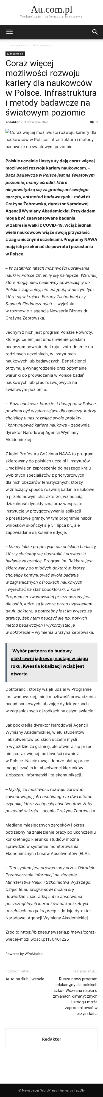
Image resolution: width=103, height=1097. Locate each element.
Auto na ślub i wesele (24, 979)
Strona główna (16, 45)
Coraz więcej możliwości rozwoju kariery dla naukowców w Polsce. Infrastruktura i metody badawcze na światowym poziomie (51, 88)
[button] (9, 32)
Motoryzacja (42, 45)
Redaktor (12, 122)
